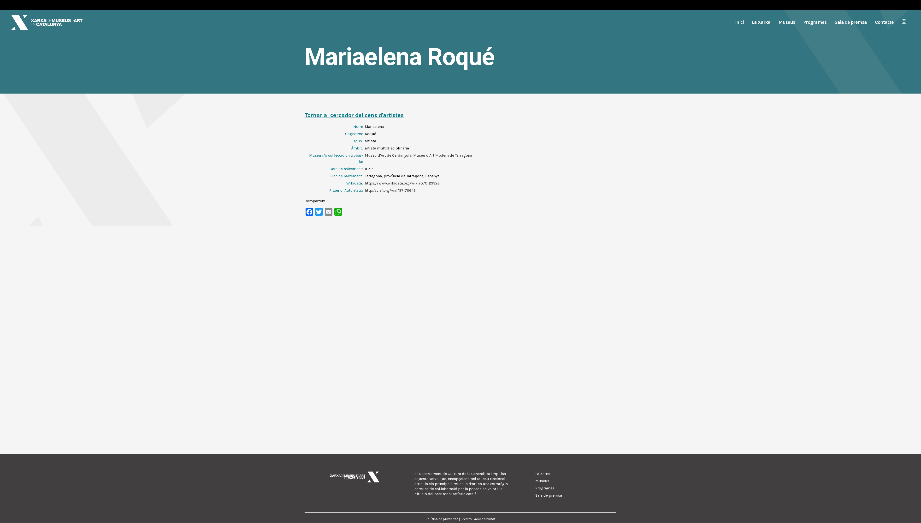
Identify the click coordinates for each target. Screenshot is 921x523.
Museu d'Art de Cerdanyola (388, 155)
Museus (542, 481)
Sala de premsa (548, 495)
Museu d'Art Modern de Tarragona (442, 155)
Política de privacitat (441, 519)
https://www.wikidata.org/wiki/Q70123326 (402, 183)
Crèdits (466, 519)
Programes (544, 488)
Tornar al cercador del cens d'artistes (354, 115)
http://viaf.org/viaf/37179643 (390, 190)
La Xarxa (542, 473)
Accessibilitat (485, 519)
